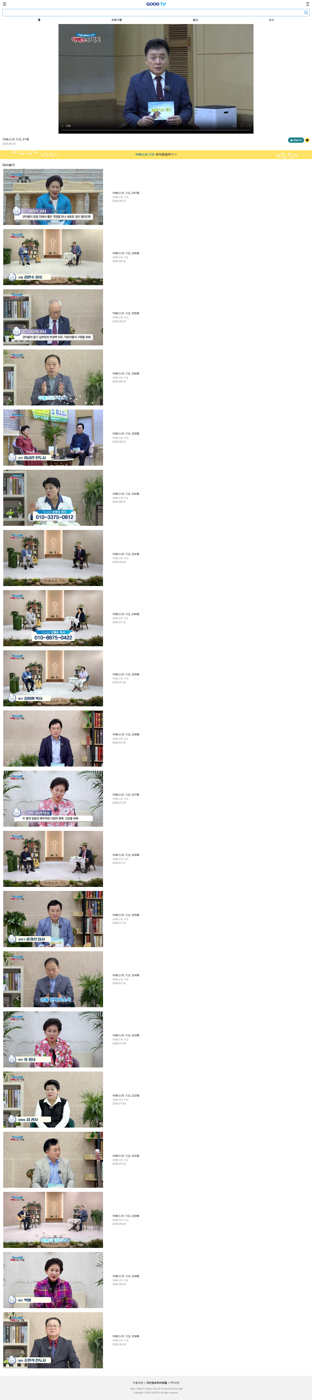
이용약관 (138, 1382)
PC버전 (174, 1382)
